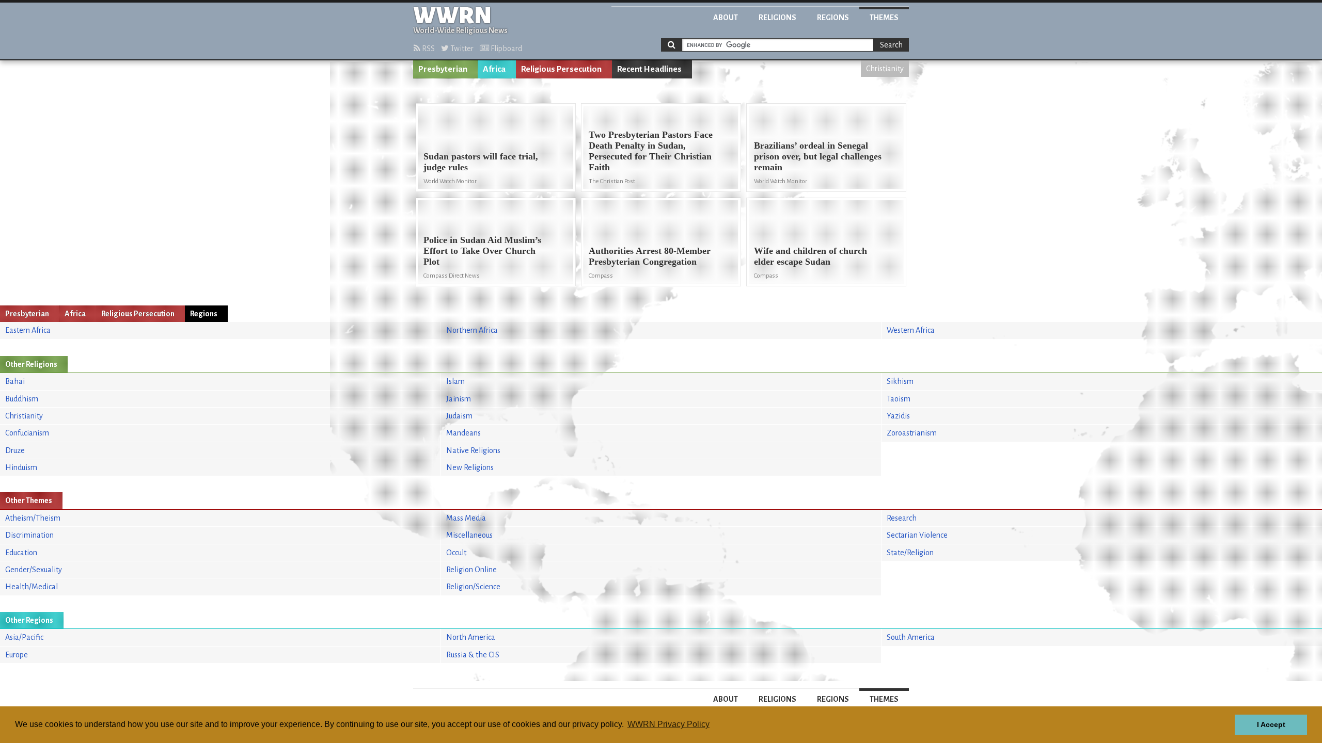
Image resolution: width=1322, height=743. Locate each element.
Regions (833, 17)
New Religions (470, 467)
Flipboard (505, 48)
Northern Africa (472, 330)
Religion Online (471, 570)
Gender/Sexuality (33, 570)
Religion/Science (473, 587)
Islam (455, 381)
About (725, 17)
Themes (884, 17)
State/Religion (910, 552)
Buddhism (21, 399)
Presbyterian (442, 69)
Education (21, 552)
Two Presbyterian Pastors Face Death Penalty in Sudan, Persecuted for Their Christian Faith (651, 151)
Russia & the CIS (472, 655)
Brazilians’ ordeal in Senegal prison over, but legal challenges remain (818, 156)
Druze (15, 450)
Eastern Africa (28, 330)
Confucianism (27, 433)
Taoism (898, 399)
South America (911, 637)
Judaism (459, 416)
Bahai (15, 381)
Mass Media (466, 518)
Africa (494, 69)
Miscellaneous (469, 535)
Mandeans (463, 433)
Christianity (885, 68)
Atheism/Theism (32, 518)
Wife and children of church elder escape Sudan (810, 256)
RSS (427, 48)
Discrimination (29, 535)
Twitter (461, 48)
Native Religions (473, 450)
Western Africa (911, 330)
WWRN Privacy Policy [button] (668, 724)
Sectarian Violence (917, 535)
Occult (456, 552)
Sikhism (900, 381)
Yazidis (898, 416)
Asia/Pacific (24, 637)
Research (902, 518)
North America (470, 637)
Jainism (458, 399)
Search (891, 45)
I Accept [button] (1271, 724)
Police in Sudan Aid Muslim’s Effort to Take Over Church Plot (482, 251)
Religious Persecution (561, 69)
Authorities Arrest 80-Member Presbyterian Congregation (650, 256)
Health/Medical (31, 587)
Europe (16, 655)
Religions (777, 17)
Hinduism (21, 467)
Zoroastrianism (912, 433)
